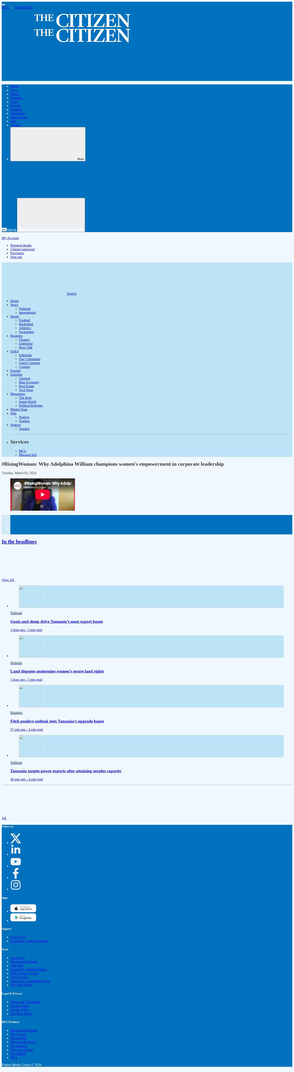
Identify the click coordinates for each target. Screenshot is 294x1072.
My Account (10, 238)
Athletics (25, 328)
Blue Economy (29, 382)
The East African (21, 1050)
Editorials (25, 355)
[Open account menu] (51, 215)
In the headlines (19, 541)
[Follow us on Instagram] (15, 889)
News (14, 90)
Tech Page (26, 390)
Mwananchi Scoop (23, 1042)
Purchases (17, 253)
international (27, 312)
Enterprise (26, 343)
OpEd (14, 102)
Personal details (20, 245)
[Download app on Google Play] (23, 911)
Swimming (26, 332)
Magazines (17, 113)
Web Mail (17, 965)
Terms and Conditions (25, 1002)
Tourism (24, 378)
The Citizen (18, 1034)
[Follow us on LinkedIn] (15, 854)
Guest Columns (29, 363)
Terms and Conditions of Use (30, 981)
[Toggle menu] (3, 4)
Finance (24, 339)
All (4, 818)
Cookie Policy (20, 1009)
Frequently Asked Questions (29, 941)
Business (16, 98)
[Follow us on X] (15, 842)
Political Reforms (30, 405)
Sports (14, 94)
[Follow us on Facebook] (15, 877)
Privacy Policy (20, 1006)
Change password (22, 249)
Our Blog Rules (21, 985)
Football (24, 320)
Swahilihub (18, 1053)
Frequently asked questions (28, 969)
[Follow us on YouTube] (15, 866)
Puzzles (15, 105)
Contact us (17, 958)
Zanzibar (16, 109)
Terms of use (19, 977)
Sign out (16, 257)
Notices (15, 125)
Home (14, 86)
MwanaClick (23, 7)
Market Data (18, 117)
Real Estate (26, 386)
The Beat (25, 398)
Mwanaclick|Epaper (23, 961)
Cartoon (24, 367)
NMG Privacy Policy (24, 973)
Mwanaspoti (18, 1046)
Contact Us (18, 937)
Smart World (27, 401)
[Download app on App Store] (23, 920)
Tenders (24, 421)
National (25, 308)
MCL (6, 7)
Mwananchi (18, 1038)
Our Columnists (29, 359)
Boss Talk (25, 347)
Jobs (13, 121)
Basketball (26, 324)
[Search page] (34, 79)
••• (4, 229)
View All (8, 580)
